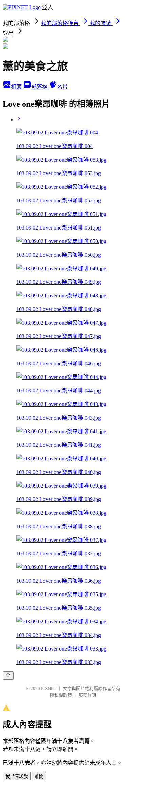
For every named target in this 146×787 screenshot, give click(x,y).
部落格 (40, 87)
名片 (62, 87)
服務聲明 (87, 695)
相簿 (17, 87)
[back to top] (8, 675)
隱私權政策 (61, 695)
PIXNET (48, 688)
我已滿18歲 (16, 776)
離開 (39, 776)
